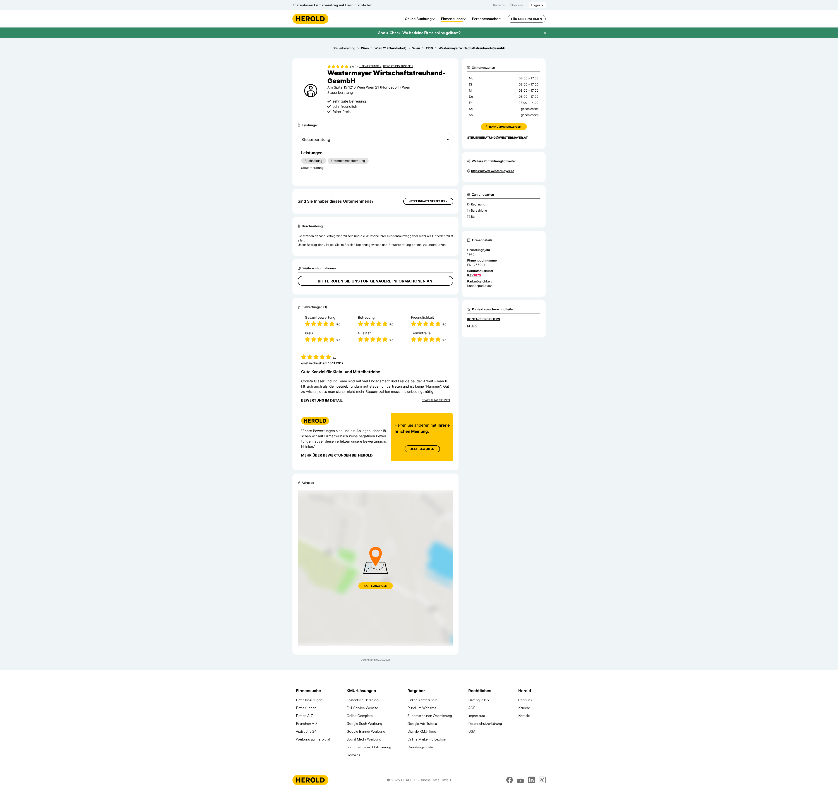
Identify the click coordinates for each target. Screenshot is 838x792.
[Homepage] (310, 19)
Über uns (517, 5)
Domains (353, 755)
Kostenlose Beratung (363, 700)
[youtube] (520, 780)
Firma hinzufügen (309, 700)
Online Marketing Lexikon (426, 739)
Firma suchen (306, 708)
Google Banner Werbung (366, 731)
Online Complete (360, 715)
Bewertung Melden (436, 400)
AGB (472, 708)
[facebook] (509, 780)
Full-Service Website (362, 708)
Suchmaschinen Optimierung (369, 747)
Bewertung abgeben (398, 66)
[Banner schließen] (544, 33)
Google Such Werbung (364, 723)
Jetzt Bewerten (422, 448)
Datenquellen (478, 700)
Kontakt (524, 715)
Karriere (499, 5)
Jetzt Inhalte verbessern (428, 201)
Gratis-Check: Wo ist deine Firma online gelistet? (419, 33)
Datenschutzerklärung (485, 723)
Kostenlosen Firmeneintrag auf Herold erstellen (332, 5)
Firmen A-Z (304, 715)
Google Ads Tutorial (422, 723)
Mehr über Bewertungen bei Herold (337, 455)
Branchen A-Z (307, 723)
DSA (471, 731)
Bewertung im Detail (322, 400)
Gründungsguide (420, 747)
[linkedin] (531, 780)
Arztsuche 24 (306, 731)
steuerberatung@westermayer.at (497, 137)
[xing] (542, 780)
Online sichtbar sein (422, 700)
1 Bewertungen (370, 66)
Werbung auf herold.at (313, 739)
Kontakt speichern (483, 319)
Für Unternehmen (526, 19)
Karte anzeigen (375, 585)
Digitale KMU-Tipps (421, 731)
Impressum (476, 715)
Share (472, 326)
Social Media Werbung (364, 739)
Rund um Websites (421, 708)
